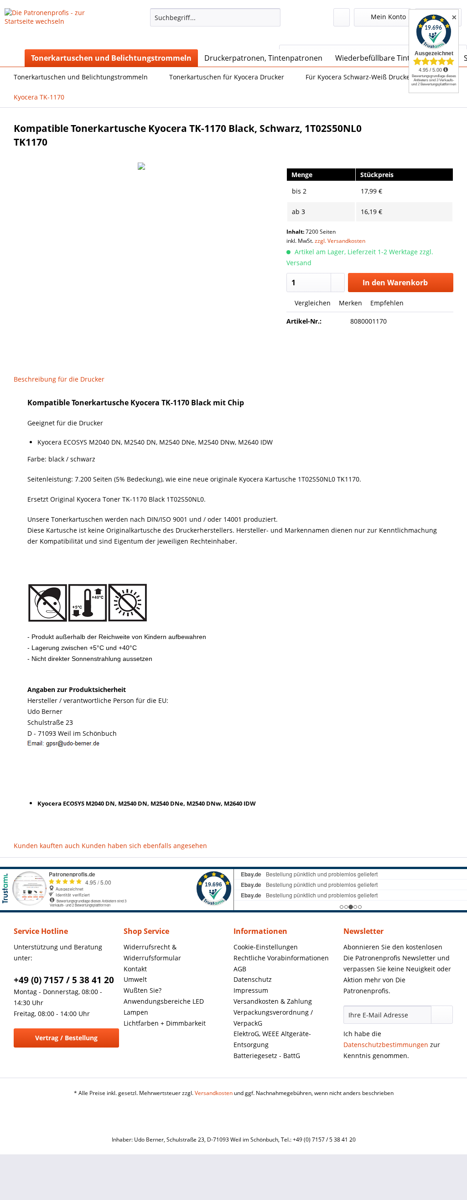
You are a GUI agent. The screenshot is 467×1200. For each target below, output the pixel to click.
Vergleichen (312, 303)
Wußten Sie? (142, 990)
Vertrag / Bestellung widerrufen (66, 1040)
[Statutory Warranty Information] (370, 352)
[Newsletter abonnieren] (442, 1015)
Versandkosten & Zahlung (273, 1001)
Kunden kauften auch (47, 845)
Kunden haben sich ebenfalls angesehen (144, 845)
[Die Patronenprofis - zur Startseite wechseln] (60, 26)
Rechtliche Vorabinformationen (281, 958)
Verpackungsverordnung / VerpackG (273, 1017)
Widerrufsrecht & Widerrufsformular (152, 952)
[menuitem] (215, 21)
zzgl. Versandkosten (340, 241)
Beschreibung (35, 379)
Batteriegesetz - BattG (267, 1055)
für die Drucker (81, 379)
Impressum (251, 990)
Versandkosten (214, 1093)
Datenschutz (253, 979)
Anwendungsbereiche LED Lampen (164, 1007)
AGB (240, 968)
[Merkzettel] (341, 17)
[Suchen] (272, 17)
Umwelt (135, 979)
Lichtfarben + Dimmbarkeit (165, 1023)
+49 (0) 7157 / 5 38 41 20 (64, 980)
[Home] (14, 58)
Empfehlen (386, 303)
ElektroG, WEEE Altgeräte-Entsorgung (272, 1039)
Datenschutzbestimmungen (385, 1044)
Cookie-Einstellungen (266, 947)
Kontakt (135, 968)
